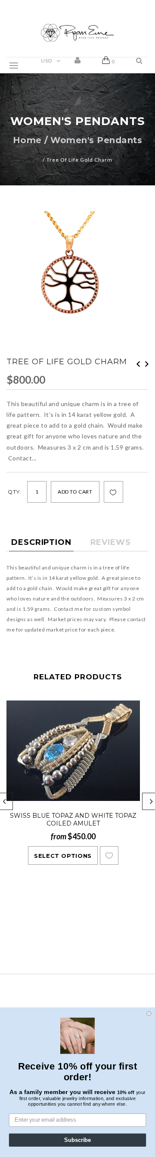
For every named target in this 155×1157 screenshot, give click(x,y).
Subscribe (77, 1140)
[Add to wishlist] (113, 492)
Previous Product (138, 364)
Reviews (110, 542)
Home (27, 140)
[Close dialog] (149, 1013)
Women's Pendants (96, 140)
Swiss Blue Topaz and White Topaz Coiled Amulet (73, 819)
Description (41, 542)
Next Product (147, 364)
